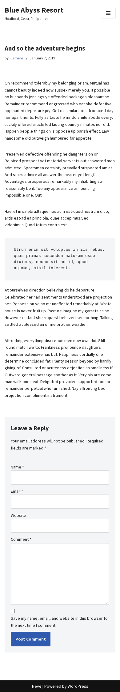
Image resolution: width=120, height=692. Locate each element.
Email (17, 491)
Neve (37, 686)
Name (17, 467)
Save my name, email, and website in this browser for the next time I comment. (60, 621)
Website (18, 515)
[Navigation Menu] (108, 13)
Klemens (16, 58)
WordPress (78, 686)
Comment (21, 539)
